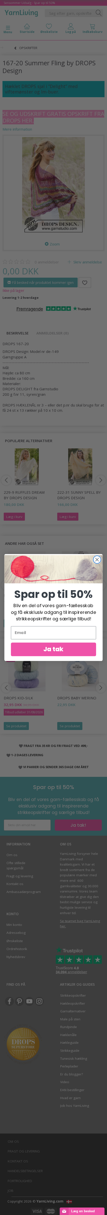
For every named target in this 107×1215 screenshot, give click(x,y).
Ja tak (53, 649)
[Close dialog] (97, 560)
